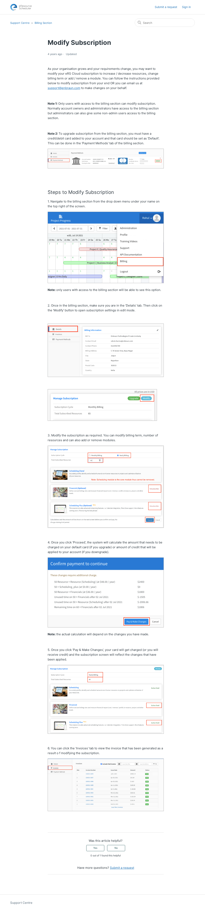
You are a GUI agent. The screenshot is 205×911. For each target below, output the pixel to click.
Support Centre (20, 22)
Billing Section (43, 22)
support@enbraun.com (64, 88)
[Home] (21, 7)
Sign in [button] (186, 7)
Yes (95, 847)
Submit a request (166, 7)
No (116, 847)
